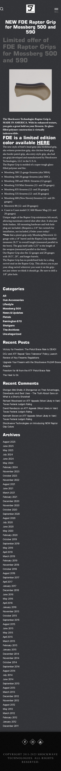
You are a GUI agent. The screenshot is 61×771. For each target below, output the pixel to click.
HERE (43, 142)
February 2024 (10, 467)
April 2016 (7, 603)
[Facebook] (25, 742)
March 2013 (9, 692)
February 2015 (10, 645)
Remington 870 (12, 321)
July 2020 (8, 522)
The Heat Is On (10, 375)
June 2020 (8, 526)
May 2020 (8, 530)
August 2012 (9, 704)
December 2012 (11, 696)
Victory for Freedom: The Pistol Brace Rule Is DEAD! (29, 349)
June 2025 (8, 446)
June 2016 (8, 594)
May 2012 (8, 709)
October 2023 (10, 475)
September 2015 (11, 619)
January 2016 (9, 607)
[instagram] (32, 742)
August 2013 (9, 687)
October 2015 (10, 615)
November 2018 (11, 564)
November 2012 (11, 700)
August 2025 (9, 441)
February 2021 (10, 496)
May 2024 (8, 463)
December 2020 (11, 501)
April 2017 (7, 581)
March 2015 (9, 641)
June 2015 (8, 628)
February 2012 (10, 717)
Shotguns (9, 325)
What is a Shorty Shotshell (16, 396)
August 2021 (9, 484)
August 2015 (9, 624)
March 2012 (9, 713)
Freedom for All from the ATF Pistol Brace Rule (26, 370)
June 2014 (8, 679)
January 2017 (9, 586)
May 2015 (8, 632)
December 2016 (11, 590)
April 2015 (7, 636)
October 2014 (10, 662)
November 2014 (11, 658)
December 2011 (11, 725)
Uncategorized (12, 333)
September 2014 (11, 666)
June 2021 (8, 488)
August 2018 (9, 573)
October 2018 (10, 569)
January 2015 (9, 649)
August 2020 (9, 518)
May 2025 (8, 450)
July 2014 (8, 675)
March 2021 (9, 492)
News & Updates (13, 312)
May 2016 (8, 598)
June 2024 (8, 458)
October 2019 (10, 539)
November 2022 (11, 480)
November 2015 (11, 611)
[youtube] (40, 742)
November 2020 (11, 505)
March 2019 (9, 556)
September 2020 (11, 513)
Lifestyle (8, 304)
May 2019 (8, 547)
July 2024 (8, 454)
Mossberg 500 (12, 308)
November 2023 (11, 471)
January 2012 (9, 721)
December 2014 (11, 653)
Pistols (7, 317)
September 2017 (11, 577)
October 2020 (10, 509)
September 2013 (11, 683)
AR (4, 295)
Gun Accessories (13, 300)
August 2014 (9, 670)
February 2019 (10, 560)
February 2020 (10, 535)
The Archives (11, 329)
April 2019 (7, 552)
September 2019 (11, 543)
